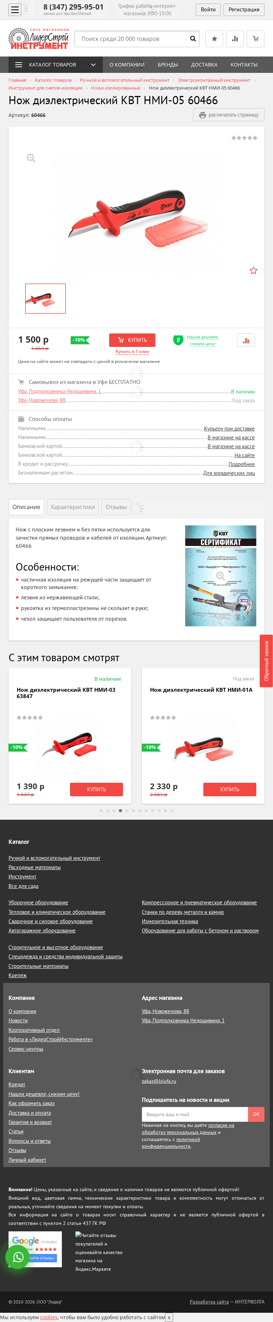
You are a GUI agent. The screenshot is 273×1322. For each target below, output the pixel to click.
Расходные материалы (35, 867)
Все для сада (23, 886)
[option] (136, 213)
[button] (246, 340)
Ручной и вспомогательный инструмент (54, 858)
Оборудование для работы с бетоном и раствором (200, 930)
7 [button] (139, 810)
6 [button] (133, 810)
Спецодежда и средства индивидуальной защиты (66, 956)
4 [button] (120, 810)
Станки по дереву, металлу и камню (183, 912)
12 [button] (171, 810)
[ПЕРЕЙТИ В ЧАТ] (18, 1258)
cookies (49, 1317)
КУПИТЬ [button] (137, 340)
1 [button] (101, 810)
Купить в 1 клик (132, 351)
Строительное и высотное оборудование (56, 947)
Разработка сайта (209, 1302)
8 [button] (146, 810)
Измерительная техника (170, 921)
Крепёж (18, 975)
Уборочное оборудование (38, 902)
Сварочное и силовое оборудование (51, 921)
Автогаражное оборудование (42, 930)
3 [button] (114, 810)
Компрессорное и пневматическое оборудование (199, 902)
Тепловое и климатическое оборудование (57, 912)
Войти (208, 9)
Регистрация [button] (244, 9)
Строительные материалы (39, 966)
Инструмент (22, 876)
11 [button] (165, 810)
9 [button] (152, 810)
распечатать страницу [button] (233, 114)
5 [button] (127, 810)
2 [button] (108, 810)
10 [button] (159, 810)
